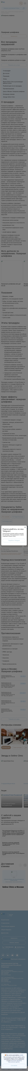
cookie (21, 1055)
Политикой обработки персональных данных (15, 1061)
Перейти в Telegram (14, 540)
